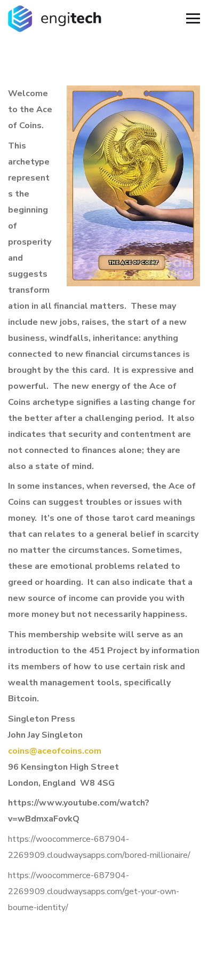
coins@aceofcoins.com (54, 751)
